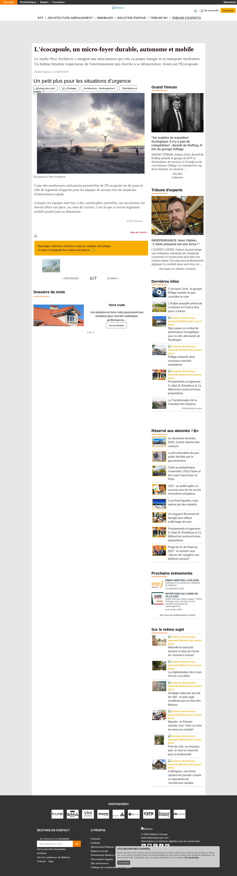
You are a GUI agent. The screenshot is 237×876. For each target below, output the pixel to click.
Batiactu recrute (99, 851)
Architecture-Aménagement (70, 17)
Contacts (95, 838)
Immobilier (105, 17)
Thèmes (41, 861)
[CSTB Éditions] (149, 814)
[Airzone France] (134, 814)
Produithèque (28, 2)
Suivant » (113, 278)
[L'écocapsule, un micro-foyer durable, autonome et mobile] (51, 265)
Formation (59, 2)
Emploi (44, 2)
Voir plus (177, 173)
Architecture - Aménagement (99, 88)
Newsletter (229, 2)
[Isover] (103, 814)
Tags (50, 861)
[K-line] (57, 814)
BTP (40, 17)
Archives (41, 853)
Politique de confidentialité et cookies (111, 867)
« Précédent (70, 278)
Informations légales (102, 859)
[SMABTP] (73, 814)
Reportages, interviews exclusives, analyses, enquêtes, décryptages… (75, 248)
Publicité (95, 842)
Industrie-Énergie (131, 17)
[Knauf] (164, 814)
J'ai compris (123, 862)
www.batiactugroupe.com (155, 837)
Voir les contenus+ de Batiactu (53, 857)
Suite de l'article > (139, 232)
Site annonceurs (100, 863)
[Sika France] (118, 814)
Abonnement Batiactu (102, 846)
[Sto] (179, 814)
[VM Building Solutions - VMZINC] (88, 814)
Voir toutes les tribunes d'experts (177, 268)
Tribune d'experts (186, 17)
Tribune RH (159, 17)
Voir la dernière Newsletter (51, 849)
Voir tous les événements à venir (177, 615)
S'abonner (228, 10)
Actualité (8, 2)
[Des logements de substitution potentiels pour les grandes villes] (145, 167)
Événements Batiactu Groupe (107, 855)
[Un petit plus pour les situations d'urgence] (36, 167)
